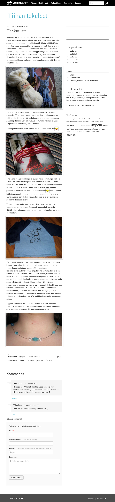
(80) (74, 57)
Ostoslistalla (75, 78)
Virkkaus (99, 132)
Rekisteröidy (68, 3)
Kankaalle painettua (100, 119)
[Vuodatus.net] (17, 498)
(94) (74, 60)
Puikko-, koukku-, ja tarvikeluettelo (84, 81)
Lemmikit (85, 121)
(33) (74, 63)
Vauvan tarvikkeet (77, 132)
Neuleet (40, 361)
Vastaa (14, 398)
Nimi (11, 431)
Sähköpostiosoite (23, 439)
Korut (50, 361)
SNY (78, 129)
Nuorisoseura (85, 126)
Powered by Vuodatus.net (97, 499)
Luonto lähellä (94, 121)
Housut (91, 119)
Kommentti (13, 457)
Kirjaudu (78, 3)
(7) (73, 51)
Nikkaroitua (78, 126)
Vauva (69, 132)
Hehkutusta (16, 31)
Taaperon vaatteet (100, 129)
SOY (81, 129)
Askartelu (80, 119)
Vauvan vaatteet (89, 132)
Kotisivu (30, 448)
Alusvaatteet (69, 119)
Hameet (86, 119)
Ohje (72, 75)
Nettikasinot (43, 3)
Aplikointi (75, 119)
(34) (73, 54)
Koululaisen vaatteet (76, 121)
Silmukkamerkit (88, 129)
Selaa (56, 3)
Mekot (101, 121)
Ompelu (22, 361)
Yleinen (31, 361)
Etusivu (34, 3)
